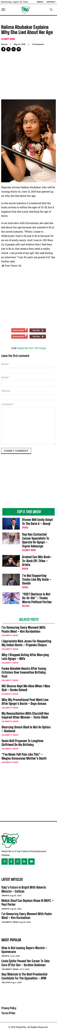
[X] (8, 49)
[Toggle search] (51, 9)
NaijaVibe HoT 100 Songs (31, 348)
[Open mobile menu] (3, 9)
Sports (25, 527)
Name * (5, 364)
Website (6, 390)
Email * (5, 377)
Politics (25, 606)
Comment (7, 404)
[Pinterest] (19, 49)
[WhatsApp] (13, 49)
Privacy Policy (8, 1008)
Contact (50, 2)
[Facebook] (3, 49)
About (40, 2)
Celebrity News (8, 39)
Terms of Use (8, 1013)
